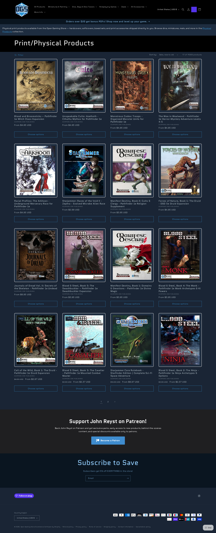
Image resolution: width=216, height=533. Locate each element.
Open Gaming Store (28, 527)
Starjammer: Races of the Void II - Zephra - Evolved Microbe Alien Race (83, 202)
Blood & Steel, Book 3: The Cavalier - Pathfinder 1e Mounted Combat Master (83, 373)
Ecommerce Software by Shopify (47, 527)
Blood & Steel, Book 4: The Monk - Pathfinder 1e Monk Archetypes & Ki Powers (180, 288)
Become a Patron (110, 440)
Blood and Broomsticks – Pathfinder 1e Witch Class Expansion (35, 117)
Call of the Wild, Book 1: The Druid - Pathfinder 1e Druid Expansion (35, 371)
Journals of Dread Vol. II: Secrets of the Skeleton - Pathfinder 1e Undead (35, 287)
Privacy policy (81, 527)
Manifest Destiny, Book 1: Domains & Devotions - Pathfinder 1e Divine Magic (131, 288)
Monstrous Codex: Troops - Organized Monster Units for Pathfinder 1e (127, 119)
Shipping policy (110, 527)
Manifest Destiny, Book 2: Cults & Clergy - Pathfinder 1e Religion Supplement (130, 204)
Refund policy (68, 527)
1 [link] (101, 401)
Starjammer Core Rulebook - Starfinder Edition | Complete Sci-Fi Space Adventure (131, 373)
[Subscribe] (127, 478)
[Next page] (115, 401)
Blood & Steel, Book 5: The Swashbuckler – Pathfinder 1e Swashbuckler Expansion (80, 288)
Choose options (36, 134)
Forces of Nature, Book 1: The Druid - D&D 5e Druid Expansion (180, 202)
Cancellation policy (143, 527)
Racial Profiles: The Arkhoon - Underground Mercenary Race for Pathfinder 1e (33, 204)
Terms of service (95, 527)
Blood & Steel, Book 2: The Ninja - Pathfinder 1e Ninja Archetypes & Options (179, 373)
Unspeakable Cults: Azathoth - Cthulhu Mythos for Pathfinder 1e (82, 117)
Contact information (126, 527)
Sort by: (153, 55)
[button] (59, 6)
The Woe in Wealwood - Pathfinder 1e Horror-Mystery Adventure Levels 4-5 (180, 119)
